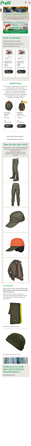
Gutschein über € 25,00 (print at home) (21, 63)
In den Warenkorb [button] (7, 71)
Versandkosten (8, 122)
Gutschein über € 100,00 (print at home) (8, 63)
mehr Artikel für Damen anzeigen (15, 136)
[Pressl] (5, 3)
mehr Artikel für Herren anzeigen (15, 139)
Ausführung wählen (7, 126)
